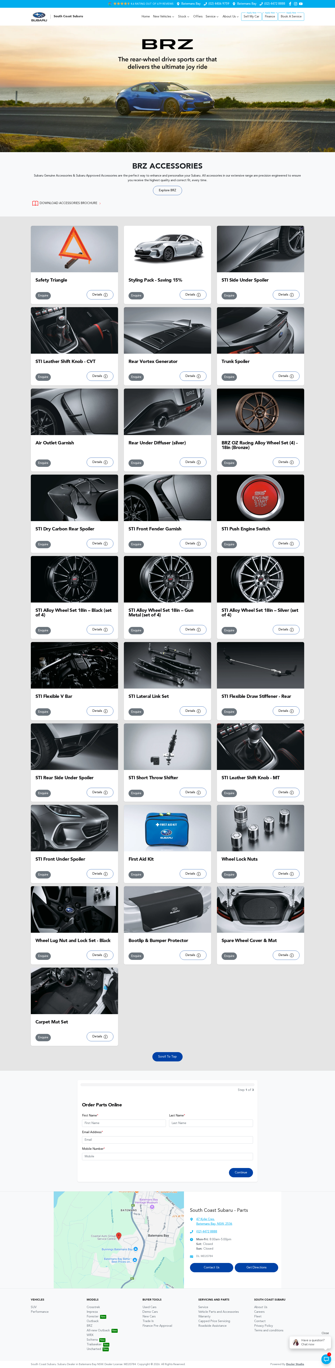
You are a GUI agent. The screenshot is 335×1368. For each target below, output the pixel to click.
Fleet (258, 1316)
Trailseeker (94, 1344)
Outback (93, 1321)
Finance (270, 16)
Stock (182, 16)
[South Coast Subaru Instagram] (296, 4)
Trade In (148, 1321)
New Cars (149, 1316)
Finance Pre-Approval (157, 1325)
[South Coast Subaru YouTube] (301, 4)
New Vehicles (162, 16)
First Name (90, 1115)
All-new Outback (98, 1330)
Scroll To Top (167, 1056)
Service (211, 16)
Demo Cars (150, 1312)
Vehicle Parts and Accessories (218, 1312)
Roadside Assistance (212, 1325)
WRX (90, 1335)
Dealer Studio (295, 1364)
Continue (241, 1172)
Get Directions (256, 1267)
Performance (40, 1312)
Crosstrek (93, 1307)
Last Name (177, 1115)
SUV (34, 1307)
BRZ (89, 1325)
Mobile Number (93, 1149)
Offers (198, 16)
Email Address (92, 1132)
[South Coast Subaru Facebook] (291, 4)
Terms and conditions (268, 1330)
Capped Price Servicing (214, 1321)
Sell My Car (251, 16)
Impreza (92, 1312)
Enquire (43, 295)
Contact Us (211, 1267)
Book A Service (291, 16)
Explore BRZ (167, 190)
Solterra (92, 1339)
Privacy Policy (263, 1325)
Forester (92, 1316)
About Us (229, 16)
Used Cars (149, 1307)
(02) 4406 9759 (218, 3)
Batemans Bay (191, 3)
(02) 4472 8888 (274, 3)
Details (97, 294)
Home (146, 16)
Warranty (204, 1316)
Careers (259, 1312)
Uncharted (94, 1349)
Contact (260, 1321)
